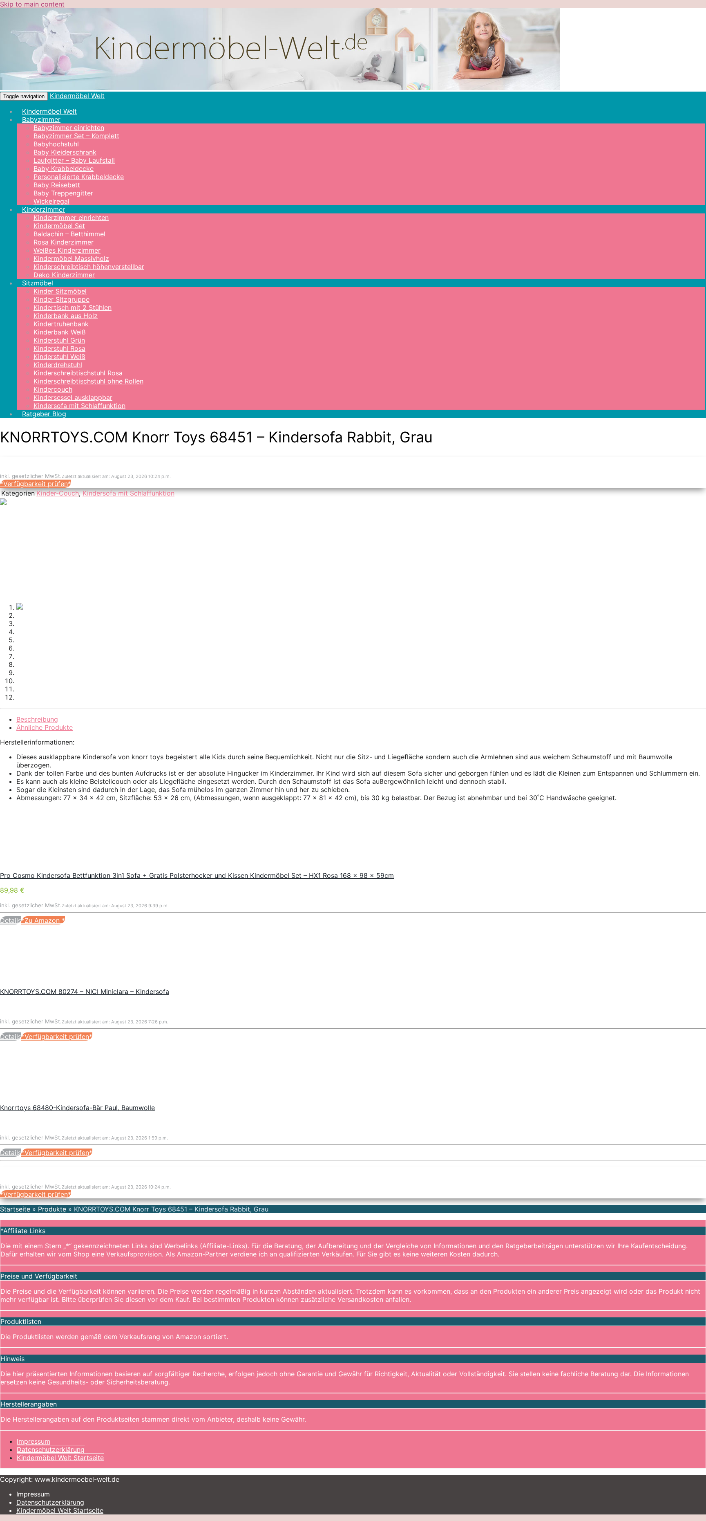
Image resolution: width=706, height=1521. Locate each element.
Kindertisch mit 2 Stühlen (73, 307)
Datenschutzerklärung (51, 1449)
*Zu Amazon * (43, 920)
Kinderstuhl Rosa (59, 348)
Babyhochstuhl (56, 144)
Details (10, 920)
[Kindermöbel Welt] (280, 87)
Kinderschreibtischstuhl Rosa (78, 373)
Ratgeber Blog (44, 414)
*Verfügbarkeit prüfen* (35, 484)
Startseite (15, 1209)
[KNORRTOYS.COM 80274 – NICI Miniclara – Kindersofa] (61, 983)
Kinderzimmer (43, 209)
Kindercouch (53, 389)
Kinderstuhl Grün (59, 340)
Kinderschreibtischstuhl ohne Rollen (88, 381)
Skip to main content (32, 4)
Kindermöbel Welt (77, 96)
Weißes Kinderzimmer (67, 250)
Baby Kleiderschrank (65, 152)
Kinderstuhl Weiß (59, 356)
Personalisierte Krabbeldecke (79, 177)
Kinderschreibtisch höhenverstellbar (89, 266)
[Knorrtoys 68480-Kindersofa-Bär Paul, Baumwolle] (61, 1099)
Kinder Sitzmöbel (60, 291)
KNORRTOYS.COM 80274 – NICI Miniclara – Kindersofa (84, 991)
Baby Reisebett (57, 185)
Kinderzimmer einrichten (71, 217)
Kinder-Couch (57, 493)
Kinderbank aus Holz (66, 316)
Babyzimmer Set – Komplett (76, 136)
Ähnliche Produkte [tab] (44, 727)
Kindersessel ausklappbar (73, 397)
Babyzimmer (41, 119)
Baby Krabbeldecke (64, 168)
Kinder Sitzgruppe (61, 299)
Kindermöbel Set (59, 226)
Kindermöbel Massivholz (71, 258)
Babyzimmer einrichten (69, 127)
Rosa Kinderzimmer (64, 242)
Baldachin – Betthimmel (69, 234)
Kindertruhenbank (61, 324)
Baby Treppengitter (63, 193)
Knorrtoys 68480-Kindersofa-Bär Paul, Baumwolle (77, 1108)
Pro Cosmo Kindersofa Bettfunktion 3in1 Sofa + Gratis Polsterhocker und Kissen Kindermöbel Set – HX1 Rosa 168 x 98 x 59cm (197, 875)
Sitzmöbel (37, 283)
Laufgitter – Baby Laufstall (74, 160)
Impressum (33, 1441)
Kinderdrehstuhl (58, 365)
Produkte (52, 1209)
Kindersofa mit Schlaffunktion (79, 406)
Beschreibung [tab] (37, 719)
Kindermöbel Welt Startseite (60, 1458)
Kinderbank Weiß (60, 332)
